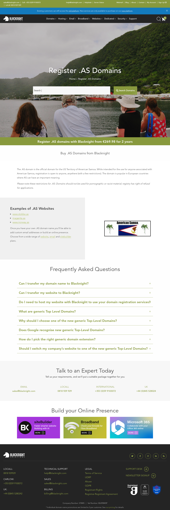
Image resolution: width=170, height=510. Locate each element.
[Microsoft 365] (131, 427)
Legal (88, 469)
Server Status (99, 2)
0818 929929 (9, 473)
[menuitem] (50, 19)
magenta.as (18, 218)
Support (133, 18)
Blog (127, 2)
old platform (74, 11)
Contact (141, 2)
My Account (151, 2)
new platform (127, 11)
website (44, 236)
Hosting (62, 18)
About (133, 2)
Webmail (119, 2)
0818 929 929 (16, 5)
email (52, 236)
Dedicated (109, 18)
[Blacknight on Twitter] (133, 456)
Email (71, 18)
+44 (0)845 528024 (146, 391)
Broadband (83, 18)
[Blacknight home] (13, 18)
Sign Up (162, 2)
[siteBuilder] (38, 427)
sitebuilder (65, 236)
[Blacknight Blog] (164, 456)
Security (121, 18)
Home (72, 78)
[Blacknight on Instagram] (149, 456)
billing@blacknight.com (56, 493)
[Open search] (158, 19)
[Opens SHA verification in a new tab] (156, 489)
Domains (50, 18)
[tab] (85, 283)
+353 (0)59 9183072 (33, 2)
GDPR (88, 485)
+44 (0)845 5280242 (12, 493)
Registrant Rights (94, 489)
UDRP (88, 477)
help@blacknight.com (74, 2)
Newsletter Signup (138, 475)
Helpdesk (88, 2)
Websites (96, 18)
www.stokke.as (20, 214)
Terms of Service (93, 473)
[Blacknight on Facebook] (141, 456)
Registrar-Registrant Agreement (101, 494)
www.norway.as (20, 222)
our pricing (110, 507)
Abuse (88, 481)
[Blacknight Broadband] (85, 427)
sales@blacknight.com (11, 2)
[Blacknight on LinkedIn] (157, 456)
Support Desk (134, 469)
